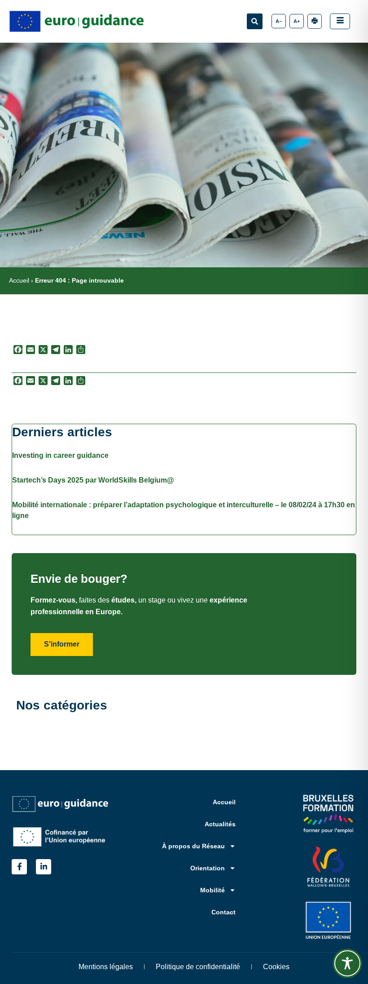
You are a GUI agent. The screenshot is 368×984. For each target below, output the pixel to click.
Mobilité (212, 890)
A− (279, 21)
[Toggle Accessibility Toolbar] (347, 963)
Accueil (19, 280)
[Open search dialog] (255, 21)
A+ (297, 21)
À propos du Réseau (193, 846)
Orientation (207, 868)
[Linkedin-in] (43, 866)
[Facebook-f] (19, 866)
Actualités (220, 824)
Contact (223, 912)
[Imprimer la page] (314, 21)
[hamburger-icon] (340, 21)
